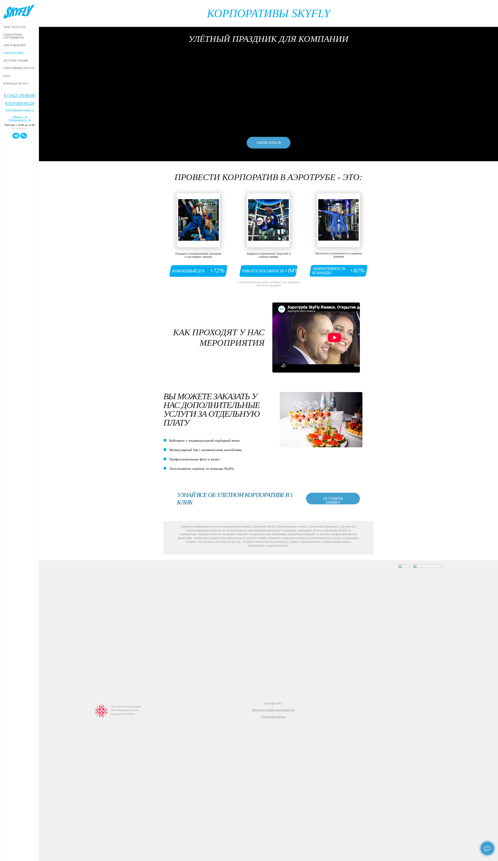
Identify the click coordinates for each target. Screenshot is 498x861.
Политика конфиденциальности (273, 710)
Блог (7, 76)
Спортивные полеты (19, 68)
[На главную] (20, 12)
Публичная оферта (273, 717)
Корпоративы (13, 53)
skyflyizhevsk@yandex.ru (19, 110)
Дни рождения (14, 45)
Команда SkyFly (16, 83)
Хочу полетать (15, 27)
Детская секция (16, 60)
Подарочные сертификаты (14, 36)
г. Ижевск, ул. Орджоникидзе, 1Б (20, 118)
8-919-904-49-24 (19, 103)
